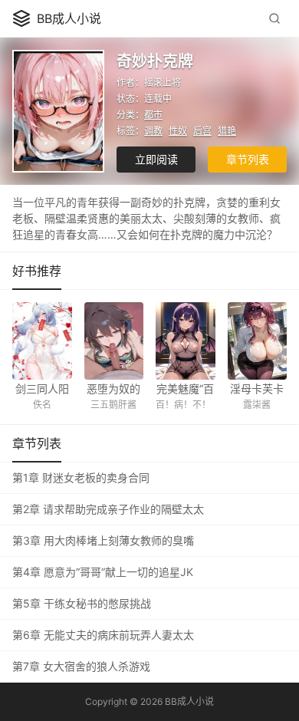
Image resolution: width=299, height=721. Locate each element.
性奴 (178, 131)
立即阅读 (156, 159)
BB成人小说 (69, 18)
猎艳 (227, 131)
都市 (153, 114)
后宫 (202, 131)
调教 (153, 131)
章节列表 (247, 159)
